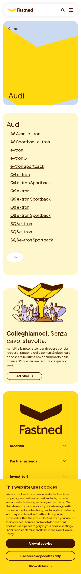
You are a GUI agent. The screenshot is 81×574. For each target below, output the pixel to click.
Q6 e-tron (19, 190)
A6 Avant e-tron (25, 133)
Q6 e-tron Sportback (30, 198)
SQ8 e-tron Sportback (31, 239)
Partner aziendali (24, 461)
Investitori (19, 476)
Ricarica (17, 446)
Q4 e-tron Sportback (30, 182)
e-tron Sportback (27, 166)
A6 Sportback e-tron (30, 141)
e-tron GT (19, 158)
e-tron (16, 149)
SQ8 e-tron (21, 231)
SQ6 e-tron (21, 223)
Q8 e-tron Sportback (30, 215)
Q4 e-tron (20, 174)
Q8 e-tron (19, 207)
